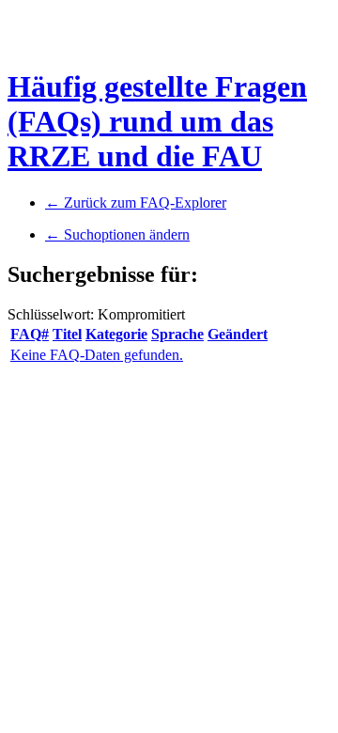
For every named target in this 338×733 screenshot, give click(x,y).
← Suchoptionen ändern (117, 234)
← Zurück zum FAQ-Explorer (135, 203)
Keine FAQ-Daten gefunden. (96, 355)
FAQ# (29, 334)
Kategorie (116, 334)
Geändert (237, 334)
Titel (67, 334)
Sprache (177, 334)
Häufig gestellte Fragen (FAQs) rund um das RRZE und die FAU (157, 121)
